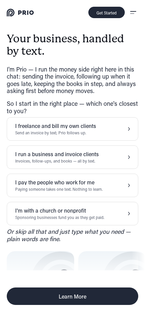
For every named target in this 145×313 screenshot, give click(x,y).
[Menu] (132, 12)
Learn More (72, 296)
